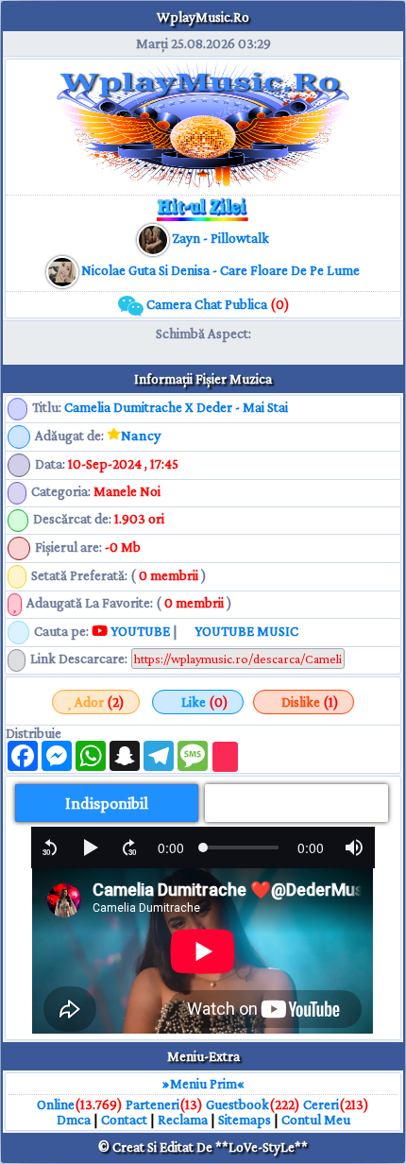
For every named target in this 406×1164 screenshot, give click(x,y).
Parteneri (152, 1104)
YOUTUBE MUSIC (245, 631)
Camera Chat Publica (217, 304)
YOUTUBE (139, 631)
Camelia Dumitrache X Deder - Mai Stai (176, 407)
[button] (50, 847)
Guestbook (237, 1104)
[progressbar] (171, 847)
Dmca (74, 1119)
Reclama (183, 1119)
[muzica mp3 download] (63, 270)
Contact (124, 1119)
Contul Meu (315, 1119)
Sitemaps (244, 1119)
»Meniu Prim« (203, 1083)
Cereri (321, 1104)
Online (56, 1104)
